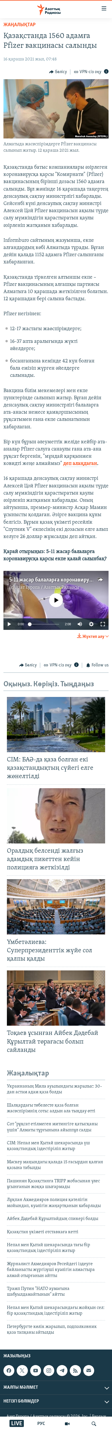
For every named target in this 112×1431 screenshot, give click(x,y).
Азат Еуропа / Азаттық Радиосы (47, 587)
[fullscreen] (103, 624)
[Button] (58, 72)
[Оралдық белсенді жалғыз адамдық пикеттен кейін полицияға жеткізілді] (56, 815)
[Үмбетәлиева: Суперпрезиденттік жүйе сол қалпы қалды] (56, 906)
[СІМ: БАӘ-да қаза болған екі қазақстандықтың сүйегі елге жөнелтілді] (56, 724)
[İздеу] (94, 1424)
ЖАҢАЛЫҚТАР (19, 25)
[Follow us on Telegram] (62, 1370)
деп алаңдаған (80, 463)
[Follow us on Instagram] (48, 1370)
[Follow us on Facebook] (8, 1370)
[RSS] (75, 1370)
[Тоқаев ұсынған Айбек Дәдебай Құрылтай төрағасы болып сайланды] (56, 998)
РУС (41, 1424)
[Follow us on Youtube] (35, 1370)
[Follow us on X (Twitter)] (22, 1370)
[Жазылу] (88, 1370)
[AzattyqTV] (67, 1424)
